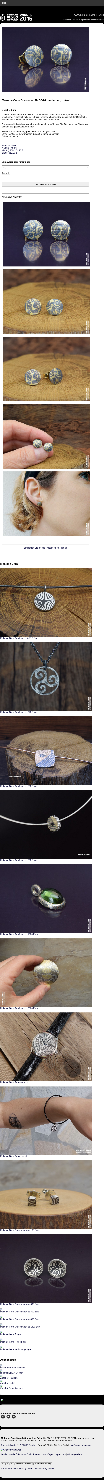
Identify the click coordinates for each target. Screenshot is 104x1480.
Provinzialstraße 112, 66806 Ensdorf (18, 1445)
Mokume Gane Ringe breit (12, 1342)
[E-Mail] (14, 1418)
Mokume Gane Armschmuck (13, 1156)
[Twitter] (8, 1418)
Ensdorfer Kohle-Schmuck (12, 1368)
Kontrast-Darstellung (43, 1464)
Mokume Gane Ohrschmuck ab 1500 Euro (20, 1327)
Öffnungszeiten (74, 1454)
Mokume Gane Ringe (10, 1334)
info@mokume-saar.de (81, 1445)
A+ (12, 1464)
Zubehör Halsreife (9, 1378)
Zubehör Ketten (7, 1383)
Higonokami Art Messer (11, 1373)
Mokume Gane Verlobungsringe (15, 1349)
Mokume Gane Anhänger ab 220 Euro (18, 712)
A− (3, 1464)
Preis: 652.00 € (12, 149)
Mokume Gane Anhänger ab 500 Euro (18, 786)
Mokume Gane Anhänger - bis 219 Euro (19, 638)
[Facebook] (3, 1418)
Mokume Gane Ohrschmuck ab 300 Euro (19, 1304)
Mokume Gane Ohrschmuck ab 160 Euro (19, 1230)
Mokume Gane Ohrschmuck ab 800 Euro (19, 1319)
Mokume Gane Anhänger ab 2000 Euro (19, 1008)
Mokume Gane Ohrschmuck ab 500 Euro (19, 1312)
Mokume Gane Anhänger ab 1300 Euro (19, 934)
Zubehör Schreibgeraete (12, 1388)
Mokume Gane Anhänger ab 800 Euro (18, 860)
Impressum (60, 1454)
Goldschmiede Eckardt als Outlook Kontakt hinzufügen (27, 1454)
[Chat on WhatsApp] (11, 1450)
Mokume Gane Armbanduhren (14, 1082)
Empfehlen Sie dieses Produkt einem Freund (45, 548)
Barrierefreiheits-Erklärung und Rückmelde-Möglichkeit (27, 1468)
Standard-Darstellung (24, 1464)
